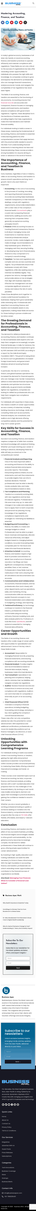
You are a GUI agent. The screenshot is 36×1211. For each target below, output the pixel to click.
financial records (7, 103)
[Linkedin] (16, 22)
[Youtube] (20, 22)
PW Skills (24, 815)
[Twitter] (7, 22)
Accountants (22, 210)
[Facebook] (2, 22)
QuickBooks (20, 622)
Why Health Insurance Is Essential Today (15, 903)
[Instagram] (25, 22)
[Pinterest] (11, 22)
